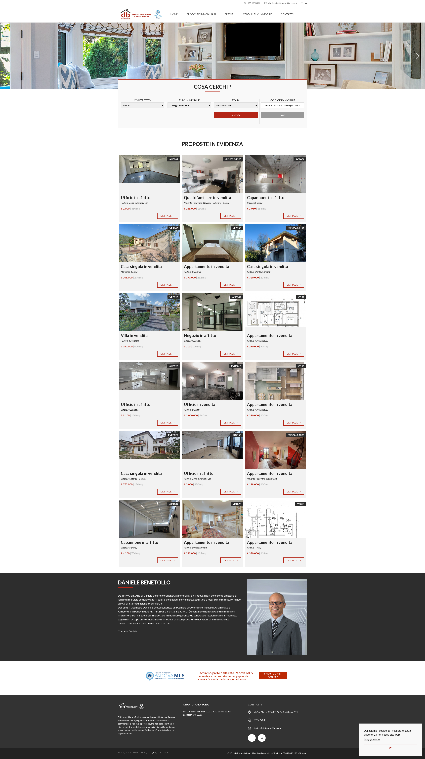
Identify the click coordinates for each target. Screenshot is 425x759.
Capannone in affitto (265, 197)
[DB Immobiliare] (140, 14)
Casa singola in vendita (141, 266)
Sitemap (303, 753)
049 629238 (253, 2)
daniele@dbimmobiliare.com (282, 2)
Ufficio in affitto (135, 197)
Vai (283, 114)
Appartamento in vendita (206, 266)
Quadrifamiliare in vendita (207, 197)
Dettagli (167, 215)
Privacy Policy (152, 753)
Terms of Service (164, 753)
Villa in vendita (134, 335)
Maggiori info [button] (372, 739)
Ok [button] (390, 747)
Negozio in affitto (200, 335)
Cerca (236, 114)
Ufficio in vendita (199, 404)
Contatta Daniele (127, 631)
